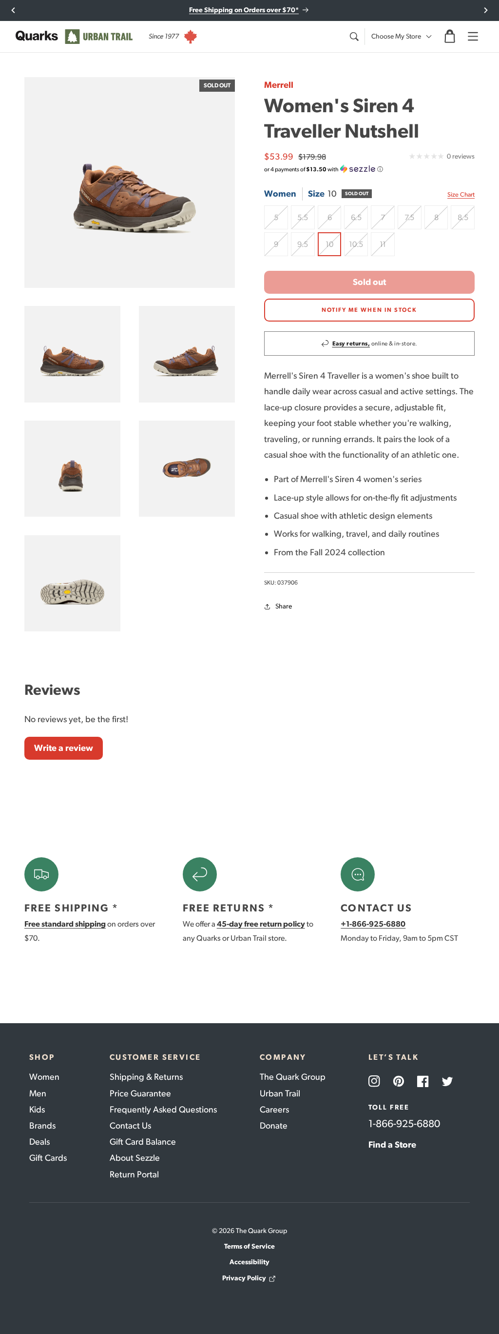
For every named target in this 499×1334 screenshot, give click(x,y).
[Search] (354, 36)
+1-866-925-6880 (373, 924)
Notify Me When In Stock (369, 309)
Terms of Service (249, 1246)
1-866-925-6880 (404, 1123)
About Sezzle (135, 1157)
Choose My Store (396, 36)
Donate (274, 1125)
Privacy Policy (244, 1278)
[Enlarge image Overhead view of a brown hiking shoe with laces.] (187, 469)
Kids (37, 1109)
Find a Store (392, 1144)
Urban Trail (280, 1093)
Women (44, 1076)
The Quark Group (293, 1076)
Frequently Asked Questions (163, 1109)
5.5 (305, 221)
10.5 (358, 248)
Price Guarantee (140, 1093)
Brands (42, 1125)
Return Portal (134, 1174)
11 (387, 248)
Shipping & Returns (146, 1076)
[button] (450, 36)
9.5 (305, 248)
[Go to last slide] (13, 10)
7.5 (412, 221)
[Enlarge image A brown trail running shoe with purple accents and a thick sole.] (187, 354)
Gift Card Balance (143, 1141)
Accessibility (249, 1262)
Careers (274, 1109)
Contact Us (130, 1125)
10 (333, 248)
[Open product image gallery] (129, 182)
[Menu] (472, 36)
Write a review (63, 748)
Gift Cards (48, 1157)
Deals (39, 1141)
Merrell (278, 85)
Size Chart (461, 194)
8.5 (466, 221)
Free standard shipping (65, 924)
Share (283, 606)
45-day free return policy (261, 924)
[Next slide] (486, 10)
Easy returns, (351, 343)
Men (37, 1093)
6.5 (359, 221)
